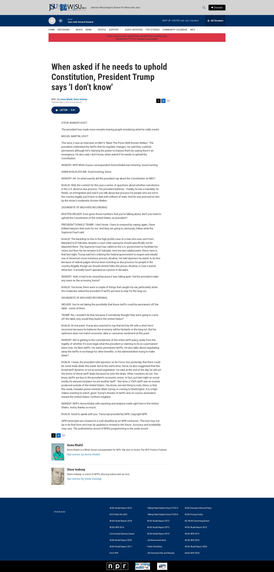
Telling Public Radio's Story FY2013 (162, 508)
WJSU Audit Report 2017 (121, 547)
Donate (218, 7)
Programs (64, 30)
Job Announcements (156, 540)
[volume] (60, 21)
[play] (52, 20)
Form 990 (114, 553)
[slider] (65, 20)
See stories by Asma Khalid (83, 454)
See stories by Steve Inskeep (84, 478)
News (89, 30)
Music (79, 30)
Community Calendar (175, 30)
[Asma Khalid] (57, 451)
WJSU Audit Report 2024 (196, 547)
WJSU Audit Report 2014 (158, 534)
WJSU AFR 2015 (192, 534)
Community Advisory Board (122, 534)
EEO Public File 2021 (119, 514)
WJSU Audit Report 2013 (158, 527)
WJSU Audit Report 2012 (158, 521)
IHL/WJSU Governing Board (197, 521)
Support (114, 30)
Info (192, 30)
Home (52, 30)
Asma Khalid (66, 99)
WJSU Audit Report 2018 (121, 521)
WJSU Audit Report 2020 (121, 540)
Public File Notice (154, 547)
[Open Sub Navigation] (72, 30)
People (102, 30)
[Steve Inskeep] (57, 476)
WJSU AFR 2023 (192, 540)
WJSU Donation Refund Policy (198, 508)
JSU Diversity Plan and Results (160, 553)
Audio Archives (134, 30)
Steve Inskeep (80, 99)
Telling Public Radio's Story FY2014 (162, 514)
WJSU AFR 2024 (192, 553)
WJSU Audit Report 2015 (196, 527)
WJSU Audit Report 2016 (121, 508)
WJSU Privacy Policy (194, 514)
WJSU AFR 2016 (117, 527)
